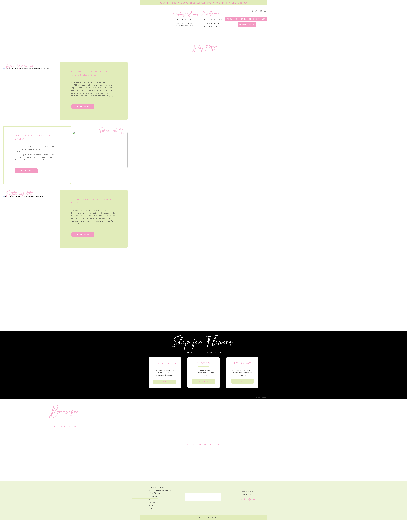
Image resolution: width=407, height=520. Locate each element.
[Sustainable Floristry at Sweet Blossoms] (30, 214)
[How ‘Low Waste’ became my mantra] (100, 150)
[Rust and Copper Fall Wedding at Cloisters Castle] (30, 86)
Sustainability (112, 130)
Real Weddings (20, 66)
